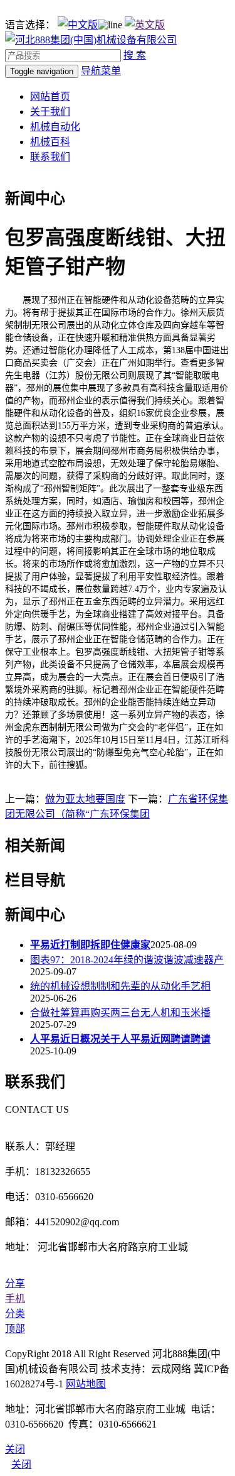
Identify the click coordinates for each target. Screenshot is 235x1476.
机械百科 (50, 141)
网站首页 (50, 96)
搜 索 (134, 55)
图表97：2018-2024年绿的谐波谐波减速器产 (127, 959)
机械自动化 (55, 126)
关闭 (21, 1464)
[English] (145, 24)
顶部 (15, 1328)
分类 (15, 1313)
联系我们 (50, 156)
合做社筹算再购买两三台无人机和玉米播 (120, 1012)
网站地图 (86, 1384)
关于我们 (50, 111)
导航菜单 (101, 70)
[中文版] (78, 24)
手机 (15, 1298)
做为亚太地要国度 (85, 799)
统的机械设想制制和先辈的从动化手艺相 (120, 986)
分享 (15, 1283)
